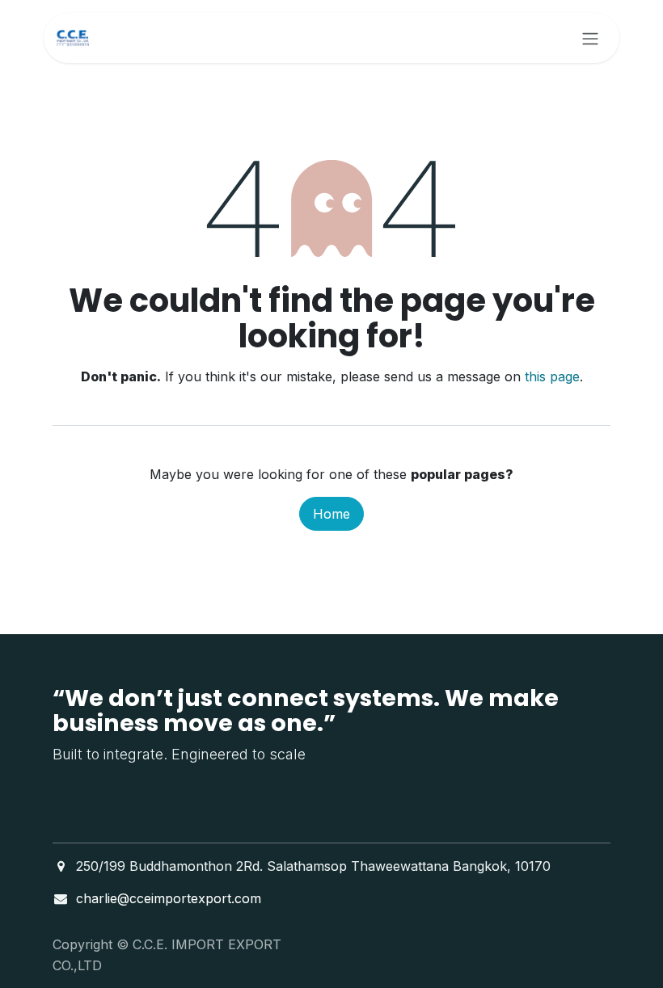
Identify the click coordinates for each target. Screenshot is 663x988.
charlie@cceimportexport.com (168, 898)
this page (552, 376)
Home (331, 514)
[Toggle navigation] (590, 38)
